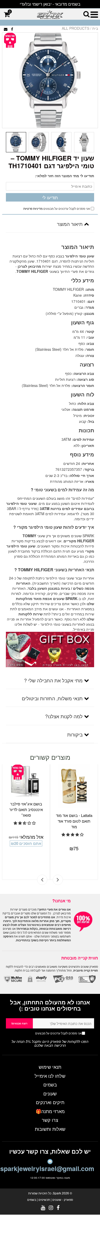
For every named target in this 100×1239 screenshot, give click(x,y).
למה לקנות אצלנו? (64, 716)
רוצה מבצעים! (19, 1023)
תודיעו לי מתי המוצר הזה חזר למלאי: (64, 175)
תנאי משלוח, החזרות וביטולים (52, 698)
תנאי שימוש (50, 1066)
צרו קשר (50, 1119)
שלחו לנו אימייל (50, 1075)
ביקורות (75, 734)
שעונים (50, 1093)
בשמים (50, 1084)
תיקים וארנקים (50, 1102)
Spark (57, 1193)
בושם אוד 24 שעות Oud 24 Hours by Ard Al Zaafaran (26, 809)
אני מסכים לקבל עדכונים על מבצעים (48, 1033)
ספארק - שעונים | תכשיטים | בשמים (50, 1199)
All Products (75, 28)
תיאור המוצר (70, 223)
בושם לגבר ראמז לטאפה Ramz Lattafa (74, 806)
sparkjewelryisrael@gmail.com (47, 1168)
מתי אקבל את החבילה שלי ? (53, 680)
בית (95, 28)
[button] (25, 822)
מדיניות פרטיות (33, 208)
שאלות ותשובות (50, 1128)
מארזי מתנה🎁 (50, 1111)
